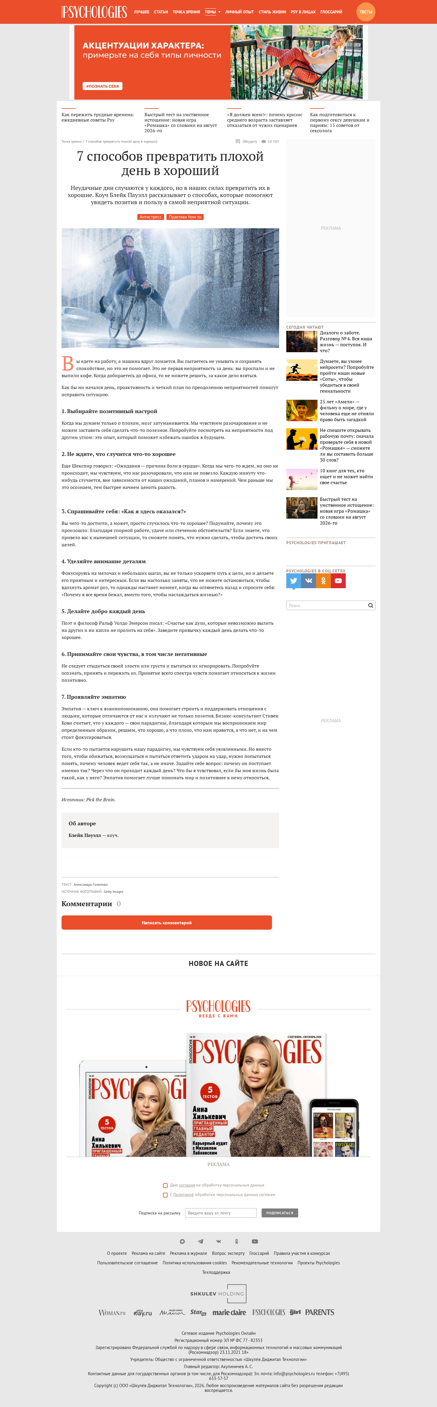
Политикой (183, 1194)
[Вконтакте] (218, 1241)
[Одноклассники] (236, 1241)
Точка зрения (186, 12)
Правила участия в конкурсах (302, 1253)
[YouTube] (255, 1241)
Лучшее (141, 12)
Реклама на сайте (148, 1253)
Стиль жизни (272, 12)
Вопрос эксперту (228, 1253)
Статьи (161, 12)
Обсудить (250, 141)
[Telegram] (200, 1241)
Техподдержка (216, 1272)
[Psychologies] (94, 12)
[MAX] (182, 1241)
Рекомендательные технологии (262, 1263)
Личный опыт (239, 12)
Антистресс (151, 217)
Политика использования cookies (195, 1263)
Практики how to (185, 217)
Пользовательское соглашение (127, 1263)
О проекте (117, 1253)
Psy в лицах (303, 12)
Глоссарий (331, 12)
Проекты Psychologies (319, 1263)
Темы (210, 12)
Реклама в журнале (188, 1253)
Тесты (366, 12)
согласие (187, 1185)
